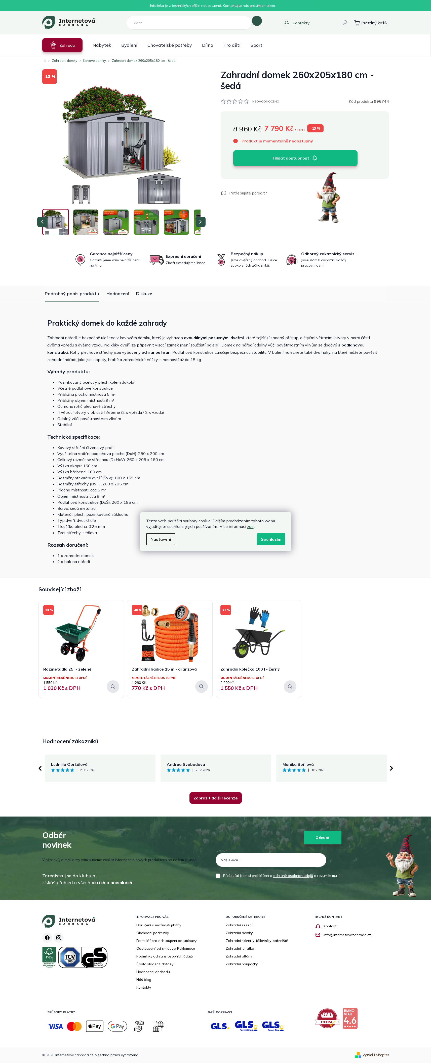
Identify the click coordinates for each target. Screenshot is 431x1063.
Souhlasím (271, 539)
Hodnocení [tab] (117, 293)
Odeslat (323, 837)
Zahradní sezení (239, 925)
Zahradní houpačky (242, 964)
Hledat (257, 20)
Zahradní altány (239, 956)
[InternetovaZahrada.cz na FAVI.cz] (328, 1020)
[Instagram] (59, 938)
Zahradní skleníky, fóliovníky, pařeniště (257, 940)
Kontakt (330, 926)
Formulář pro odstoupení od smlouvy (166, 940)
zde (250, 526)
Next (391, 768)
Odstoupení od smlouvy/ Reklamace (165, 948)
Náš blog (143, 979)
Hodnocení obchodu (153, 972)
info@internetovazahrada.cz (347, 935)
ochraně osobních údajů (293, 875)
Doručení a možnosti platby (158, 925)
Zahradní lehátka (240, 948)
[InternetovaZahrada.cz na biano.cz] (351, 1020)
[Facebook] (47, 938)
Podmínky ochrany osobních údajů (164, 956)
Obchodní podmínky (152, 933)
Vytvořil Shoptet (376, 1055)
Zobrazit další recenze (215, 797)
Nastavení (160, 539)
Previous (40, 768)
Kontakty (301, 22)
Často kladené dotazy (154, 964)
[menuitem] (62, 45)
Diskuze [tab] (144, 293)
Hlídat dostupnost (291, 158)
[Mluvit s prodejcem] (244, 193)
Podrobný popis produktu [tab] (72, 293)
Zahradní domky (239, 933)
